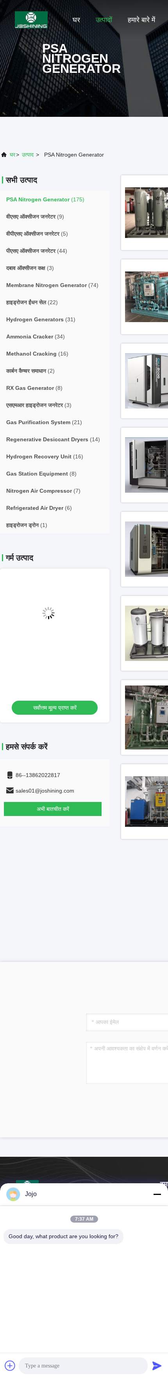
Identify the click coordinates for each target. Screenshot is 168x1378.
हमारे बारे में (141, 20)
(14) (53, 439)
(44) (36, 251)
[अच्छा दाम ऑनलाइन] (54, 619)
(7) (43, 491)
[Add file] (10, 1365)
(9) (35, 216)
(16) (37, 354)
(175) (45, 199)
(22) (32, 302)
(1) (26, 525)
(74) (52, 285)
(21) (44, 422)
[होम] (31, 19)
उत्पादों (104, 20)
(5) (37, 234)
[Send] (157, 1365)
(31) (40, 319)
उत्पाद (28, 155)
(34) (35, 336)
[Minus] (157, 1194)
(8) (34, 388)
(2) (30, 371)
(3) (30, 268)
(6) (39, 508)
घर (76, 20)
